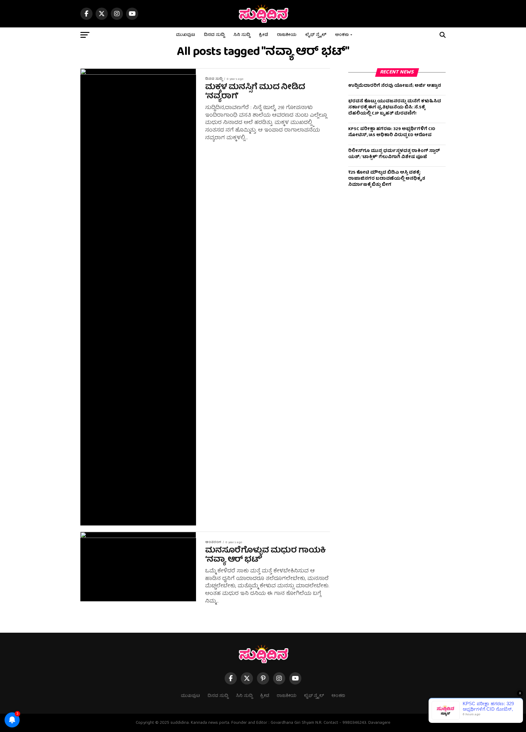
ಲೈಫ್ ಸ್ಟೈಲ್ (315, 35)
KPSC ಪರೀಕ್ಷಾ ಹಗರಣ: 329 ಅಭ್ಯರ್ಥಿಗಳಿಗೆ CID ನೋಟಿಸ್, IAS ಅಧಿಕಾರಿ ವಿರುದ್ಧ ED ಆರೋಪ (391, 132)
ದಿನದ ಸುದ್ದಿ (214, 35)
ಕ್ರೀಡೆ (263, 35)
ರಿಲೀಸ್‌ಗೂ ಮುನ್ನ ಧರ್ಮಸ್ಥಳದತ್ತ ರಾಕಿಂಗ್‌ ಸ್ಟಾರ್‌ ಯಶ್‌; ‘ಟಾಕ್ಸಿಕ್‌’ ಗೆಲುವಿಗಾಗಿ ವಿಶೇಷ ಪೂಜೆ (394, 154)
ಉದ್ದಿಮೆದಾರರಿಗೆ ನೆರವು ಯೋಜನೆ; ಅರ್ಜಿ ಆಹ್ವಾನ (394, 86)
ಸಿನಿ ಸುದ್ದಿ (241, 35)
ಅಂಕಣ (342, 35)
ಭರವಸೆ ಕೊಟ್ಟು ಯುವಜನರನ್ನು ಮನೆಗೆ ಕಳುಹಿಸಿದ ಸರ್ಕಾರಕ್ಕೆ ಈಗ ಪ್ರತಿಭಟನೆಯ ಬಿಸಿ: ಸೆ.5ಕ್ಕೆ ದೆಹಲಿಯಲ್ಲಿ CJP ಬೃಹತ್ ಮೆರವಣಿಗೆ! (394, 107)
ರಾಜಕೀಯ (286, 35)
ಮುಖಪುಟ (185, 35)
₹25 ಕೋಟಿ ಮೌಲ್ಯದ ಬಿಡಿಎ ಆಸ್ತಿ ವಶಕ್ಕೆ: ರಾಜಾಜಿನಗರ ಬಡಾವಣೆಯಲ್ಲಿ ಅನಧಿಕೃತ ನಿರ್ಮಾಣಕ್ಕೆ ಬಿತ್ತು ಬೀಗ (386, 179)
